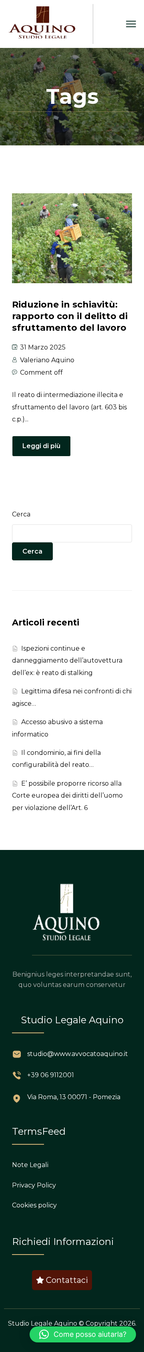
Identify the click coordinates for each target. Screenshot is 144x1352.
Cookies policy (34, 1205)
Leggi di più (41, 446)
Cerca (21, 514)
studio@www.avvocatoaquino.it (77, 1054)
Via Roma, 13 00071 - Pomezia (73, 1097)
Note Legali (30, 1165)
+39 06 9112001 (50, 1075)
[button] (83, 1334)
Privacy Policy (34, 1185)
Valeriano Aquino (47, 360)
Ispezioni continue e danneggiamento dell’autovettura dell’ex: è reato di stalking (67, 661)
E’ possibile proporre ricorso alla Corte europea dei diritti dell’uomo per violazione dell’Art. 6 (67, 796)
